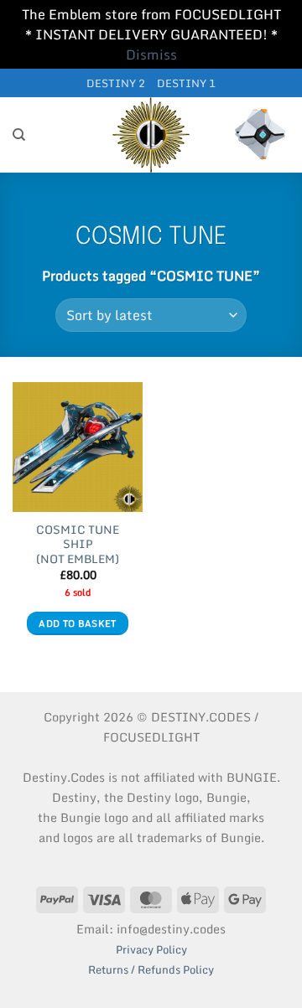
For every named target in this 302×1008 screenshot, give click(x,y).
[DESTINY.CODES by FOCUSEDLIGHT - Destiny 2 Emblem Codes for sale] (151, 135)
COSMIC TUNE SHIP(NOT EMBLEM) (77, 545)
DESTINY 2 (115, 83)
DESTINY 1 (186, 83)
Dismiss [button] (151, 54)
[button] (260, 135)
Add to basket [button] (77, 623)
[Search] (19, 135)
